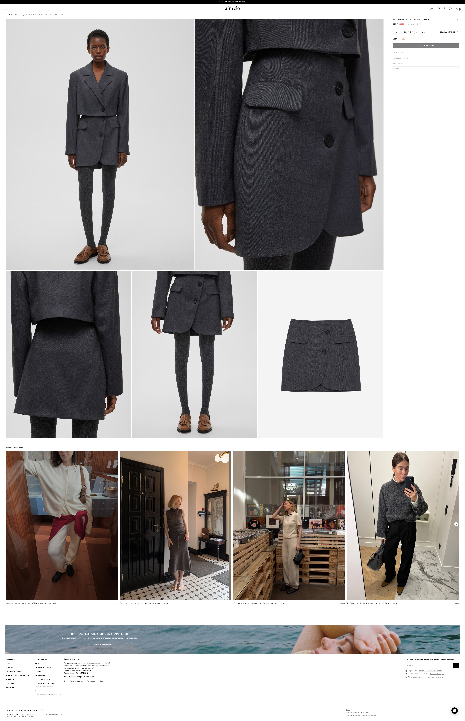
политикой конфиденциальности (21, 716)
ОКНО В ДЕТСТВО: (224, 2)
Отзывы (38, 671)
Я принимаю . (425, 671)
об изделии (398, 53)
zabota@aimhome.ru (84, 670)
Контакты (10, 679)
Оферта (38, 690)
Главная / (10, 15)
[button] (454, 710)
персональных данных (439, 677)
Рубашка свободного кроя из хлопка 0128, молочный (372, 603)
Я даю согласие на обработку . (428, 677)
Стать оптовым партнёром (99, 644)
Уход (37, 663)
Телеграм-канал (76, 681)
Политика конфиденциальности (48, 694)
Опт (431, 9)
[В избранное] (458, 19)
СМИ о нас (10, 683)
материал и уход (400, 58)
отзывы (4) (397, 69)
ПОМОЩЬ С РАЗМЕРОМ (449, 32)
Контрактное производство (17, 675)
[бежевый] (403, 39)
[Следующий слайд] (456, 524)
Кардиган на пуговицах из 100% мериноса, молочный (31, 603)
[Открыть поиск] (439, 9)
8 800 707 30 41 (82, 673)
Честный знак (40, 675)
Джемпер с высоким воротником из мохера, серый (144, 603)
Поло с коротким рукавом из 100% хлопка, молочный (259, 603)
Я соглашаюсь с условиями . (426, 674)
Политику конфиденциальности (430, 671)
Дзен (102, 681)
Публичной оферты (437, 674)
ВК (65, 681)
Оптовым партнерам (14, 671)
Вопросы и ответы (42, 679)
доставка (397, 63)
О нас (8, 663)
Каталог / (20, 15)
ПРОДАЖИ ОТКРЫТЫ (240, 2)
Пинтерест (91, 681)
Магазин (9, 667)
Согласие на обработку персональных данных (44, 684)
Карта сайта (11, 687)
